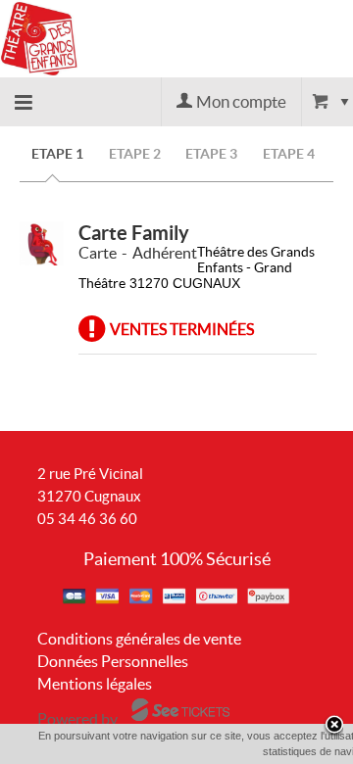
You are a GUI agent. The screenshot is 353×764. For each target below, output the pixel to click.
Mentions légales (94, 683)
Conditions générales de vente (139, 638)
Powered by (77, 719)
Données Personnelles (112, 661)
